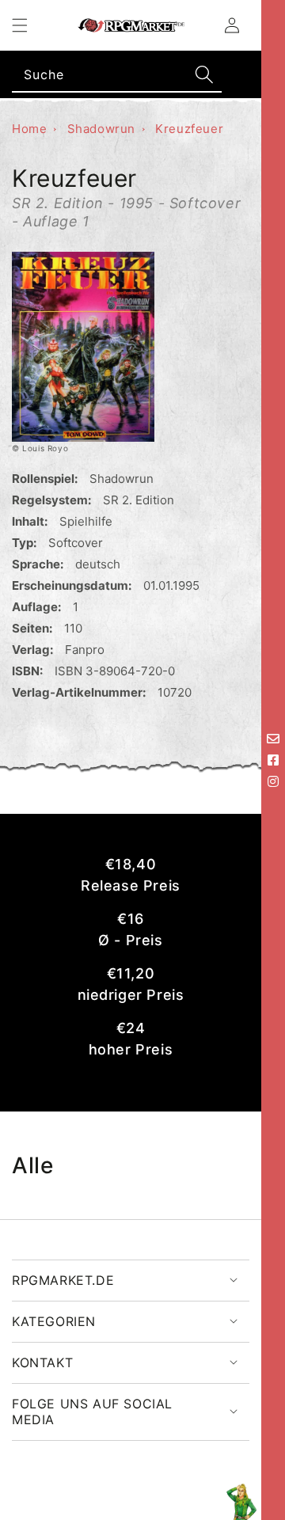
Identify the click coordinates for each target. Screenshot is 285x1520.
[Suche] (204, 74)
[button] (19, 25)
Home (29, 128)
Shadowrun (101, 128)
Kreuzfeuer (189, 128)
